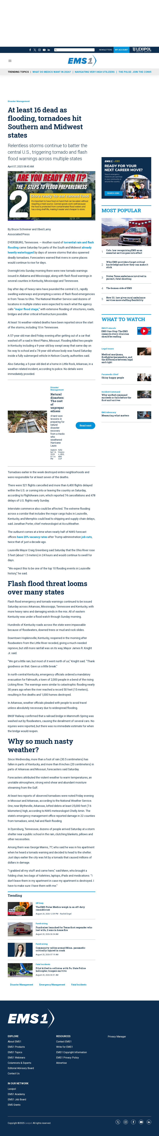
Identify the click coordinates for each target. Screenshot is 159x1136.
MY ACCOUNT (121, 50)
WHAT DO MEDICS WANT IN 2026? (51, 72)
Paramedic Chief (110, 374)
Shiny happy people (113, 377)
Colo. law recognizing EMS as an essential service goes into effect (124, 251)
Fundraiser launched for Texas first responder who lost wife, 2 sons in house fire (64, 929)
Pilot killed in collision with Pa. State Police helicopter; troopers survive (61, 969)
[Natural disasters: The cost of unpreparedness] (27, 422)
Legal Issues (108, 349)
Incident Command (111, 392)
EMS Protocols (109, 328)
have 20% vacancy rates (32, 537)
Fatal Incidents (43, 964)
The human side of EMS (119, 288)
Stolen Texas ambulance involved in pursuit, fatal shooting (126, 277)
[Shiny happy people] (144, 377)
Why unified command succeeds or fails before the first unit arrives (116, 397)
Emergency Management (52, 984)
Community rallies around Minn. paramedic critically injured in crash (60, 949)
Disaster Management (19, 101)
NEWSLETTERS (105, 50)
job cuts (87, 537)
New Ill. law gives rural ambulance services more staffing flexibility (125, 299)
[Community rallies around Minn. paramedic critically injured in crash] (20, 950)
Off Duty (39, 903)
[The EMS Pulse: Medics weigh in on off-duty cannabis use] (20, 909)
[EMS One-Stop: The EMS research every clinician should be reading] (144, 331)
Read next (85, 425)
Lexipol (28, 1123)
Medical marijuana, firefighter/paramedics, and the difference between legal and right (117, 358)
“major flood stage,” (27, 309)
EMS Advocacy (109, 412)
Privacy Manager (117, 1036)
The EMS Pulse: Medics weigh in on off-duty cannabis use (60, 908)
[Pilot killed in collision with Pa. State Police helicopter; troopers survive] (20, 970)
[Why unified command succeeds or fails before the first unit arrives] (144, 395)
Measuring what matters (115, 415)
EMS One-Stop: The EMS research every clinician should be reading (115, 334)
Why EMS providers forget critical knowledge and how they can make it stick (127, 265)
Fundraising (42, 923)
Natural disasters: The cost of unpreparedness (57, 402)
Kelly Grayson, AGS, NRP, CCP (61, 454)
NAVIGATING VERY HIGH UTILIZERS (95, 72)
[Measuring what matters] (144, 415)
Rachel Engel (65, 914)
